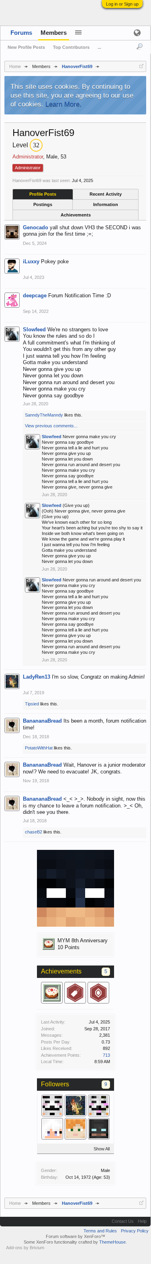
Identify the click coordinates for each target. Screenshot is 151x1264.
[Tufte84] (99, 1129)
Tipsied (32, 703)
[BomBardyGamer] (52, 1105)
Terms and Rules (100, 1230)
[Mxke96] (75, 1129)
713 (106, 1055)
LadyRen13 (36, 677)
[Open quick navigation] (141, 66)
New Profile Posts (26, 47)
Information (105, 204)
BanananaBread (42, 721)
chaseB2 (33, 831)
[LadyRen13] (75, 1105)
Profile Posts (42, 194)
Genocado (35, 227)
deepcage (35, 295)
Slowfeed (34, 330)
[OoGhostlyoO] (99, 1105)
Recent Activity (106, 194)
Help (142, 1221)
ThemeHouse (112, 1242)
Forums (21, 32)
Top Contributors (71, 47)
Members (54, 32)
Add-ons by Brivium (25, 1247)
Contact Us (123, 1221)
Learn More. (63, 104)
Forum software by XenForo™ (75, 1236)
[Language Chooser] (137, 32)
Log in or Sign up (122, 4)
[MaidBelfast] (52, 1129)
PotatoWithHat (39, 747)
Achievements (76, 214)
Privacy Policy (135, 1230)
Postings (42, 204)
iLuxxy (31, 261)
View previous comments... (51, 425)
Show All (102, 1148)
